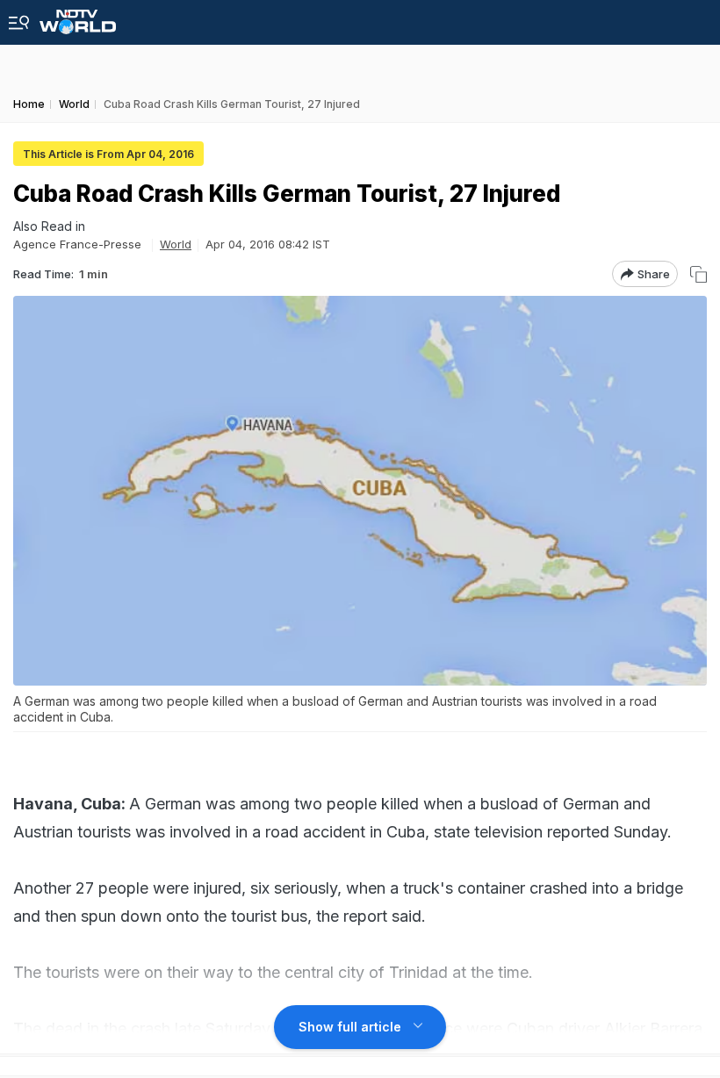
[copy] (698, 274)
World (175, 244)
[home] (78, 17)
